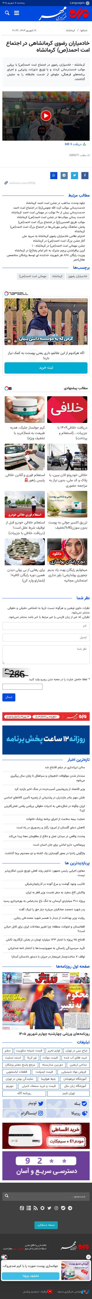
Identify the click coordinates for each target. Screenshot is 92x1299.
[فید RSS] (36, 1208)
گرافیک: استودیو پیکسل (35, 1292)
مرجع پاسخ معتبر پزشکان (20, 1065)
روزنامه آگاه (24, 1093)
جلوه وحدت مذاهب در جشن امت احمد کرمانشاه (55, 203)
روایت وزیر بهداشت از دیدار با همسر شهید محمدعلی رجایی (49, 918)
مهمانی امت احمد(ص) (32, 276)
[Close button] (88, 1257)
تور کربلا (32, 1057)
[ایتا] (22, 1208)
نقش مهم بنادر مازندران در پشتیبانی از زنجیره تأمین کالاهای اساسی (44, 797)
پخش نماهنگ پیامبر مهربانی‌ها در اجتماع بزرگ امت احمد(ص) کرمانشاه (47, 229)
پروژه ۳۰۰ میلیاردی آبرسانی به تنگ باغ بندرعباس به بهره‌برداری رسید (44, 901)
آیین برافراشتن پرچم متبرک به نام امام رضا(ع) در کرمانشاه (50, 250)
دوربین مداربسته (52, 1065)
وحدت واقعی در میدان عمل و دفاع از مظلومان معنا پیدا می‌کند (47, 836)
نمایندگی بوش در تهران (19, 1079)
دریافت (73, 144)
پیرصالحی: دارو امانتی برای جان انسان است (59, 845)
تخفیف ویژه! (31, 1276)
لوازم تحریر (53, 1050)
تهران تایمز (68, 1093)
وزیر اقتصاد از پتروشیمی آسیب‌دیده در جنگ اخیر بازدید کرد (50, 789)
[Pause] (9, 341)
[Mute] (16, 341)
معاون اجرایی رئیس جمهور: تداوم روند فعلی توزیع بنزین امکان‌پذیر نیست (45, 873)
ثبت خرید (46, 368)
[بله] (63, 1208)
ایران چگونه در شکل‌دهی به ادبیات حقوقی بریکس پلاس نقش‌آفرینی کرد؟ (44, 808)
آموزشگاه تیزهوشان (74, 1079)
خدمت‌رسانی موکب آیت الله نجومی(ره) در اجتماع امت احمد (49, 208)
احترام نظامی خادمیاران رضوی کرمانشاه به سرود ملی (53, 236)
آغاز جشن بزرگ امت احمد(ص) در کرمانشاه (59, 241)
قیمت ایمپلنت (44, 1072)
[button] (46, 115)
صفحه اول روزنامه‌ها (73, 967)
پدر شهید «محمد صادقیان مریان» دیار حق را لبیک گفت (52, 909)
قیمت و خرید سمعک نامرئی (39, 1086)
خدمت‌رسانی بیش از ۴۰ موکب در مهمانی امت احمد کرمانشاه (48, 212)
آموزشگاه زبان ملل (75, 1086)
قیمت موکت (50, 1057)
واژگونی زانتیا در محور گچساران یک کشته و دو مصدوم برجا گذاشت (45, 853)
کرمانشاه (70, 31)
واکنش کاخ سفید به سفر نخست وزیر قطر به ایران (55, 892)
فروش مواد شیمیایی (73, 1072)
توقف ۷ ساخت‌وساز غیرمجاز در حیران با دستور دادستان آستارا (48, 956)
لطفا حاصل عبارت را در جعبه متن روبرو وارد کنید (59, 679)
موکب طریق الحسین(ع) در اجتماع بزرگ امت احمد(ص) (51, 222)
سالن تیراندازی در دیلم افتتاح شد (65, 767)
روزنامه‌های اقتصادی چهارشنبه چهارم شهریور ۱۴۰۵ (53, 1034)
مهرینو (9, 1086)
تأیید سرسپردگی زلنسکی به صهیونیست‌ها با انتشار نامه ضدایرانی (46, 948)
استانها (83, 31)
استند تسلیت (13, 1057)
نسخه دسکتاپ (46, 1225)
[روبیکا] (43, 1208)
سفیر (7, 1050)
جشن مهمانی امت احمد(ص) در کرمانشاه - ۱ (58, 246)
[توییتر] (49, 1208)
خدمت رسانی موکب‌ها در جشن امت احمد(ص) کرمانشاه (51, 217)
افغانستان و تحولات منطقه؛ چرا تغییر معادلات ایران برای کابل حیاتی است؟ (44, 929)
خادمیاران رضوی (77, 276)
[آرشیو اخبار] (29, 1208)
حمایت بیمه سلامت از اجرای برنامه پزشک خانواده (55, 819)
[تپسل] (6, 293)
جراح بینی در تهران (77, 1050)
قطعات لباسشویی (16, 1072)
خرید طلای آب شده (75, 1057)
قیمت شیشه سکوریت (29, 1050)
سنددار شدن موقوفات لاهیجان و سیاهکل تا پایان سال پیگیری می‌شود (48, 778)
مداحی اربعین (78, 1065)
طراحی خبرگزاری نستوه (69, 1292)
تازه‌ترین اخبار (78, 760)
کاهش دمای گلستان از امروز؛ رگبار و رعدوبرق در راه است (51, 827)
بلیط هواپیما (48, 1079)
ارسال (8, 697)
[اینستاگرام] (56, 1208)
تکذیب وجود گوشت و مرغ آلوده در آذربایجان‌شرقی (55, 884)
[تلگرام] (70, 1208)
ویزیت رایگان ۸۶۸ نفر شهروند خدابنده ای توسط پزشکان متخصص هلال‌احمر (46, 257)
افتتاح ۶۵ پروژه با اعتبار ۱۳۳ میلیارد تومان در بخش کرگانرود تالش (45, 939)
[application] (46, 115)
